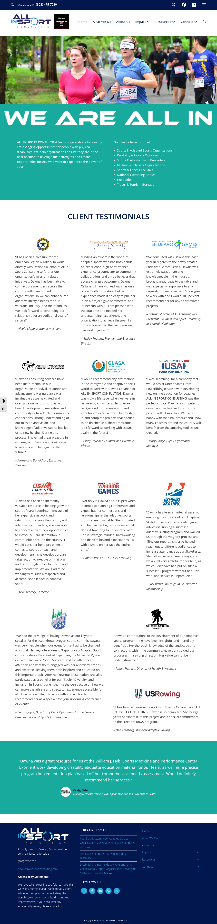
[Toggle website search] (205, 21)
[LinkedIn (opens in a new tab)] (196, 5)
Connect (147, 866)
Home (146, 831)
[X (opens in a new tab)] (175, 5)
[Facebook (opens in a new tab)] (186, 5)
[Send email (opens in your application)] (203, 5)
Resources (148, 859)
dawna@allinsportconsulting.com (38, 869)
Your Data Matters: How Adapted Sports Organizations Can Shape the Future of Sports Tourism (107, 843)
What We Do (150, 838)
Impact (146, 852)
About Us (148, 845)
